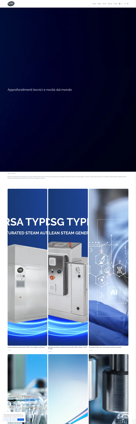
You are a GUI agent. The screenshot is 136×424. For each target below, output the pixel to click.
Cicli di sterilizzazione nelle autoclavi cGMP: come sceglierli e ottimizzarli (26, 347)
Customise (7, 419)
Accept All (21, 419)
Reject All (14, 419)
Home (9, 173)
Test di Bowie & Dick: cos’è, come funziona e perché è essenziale (105, 347)
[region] (14, 417)
